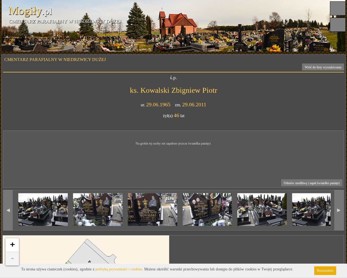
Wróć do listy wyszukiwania (323, 67)
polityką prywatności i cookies (118, 269)
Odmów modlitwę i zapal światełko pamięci (312, 183)
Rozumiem (325, 271)
